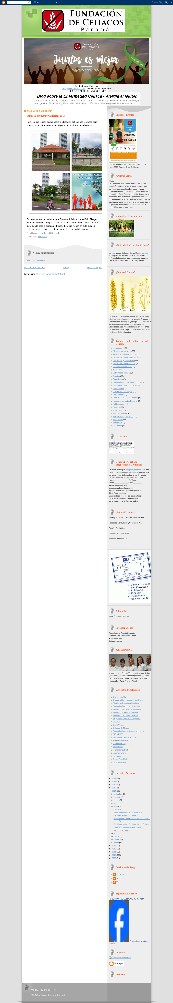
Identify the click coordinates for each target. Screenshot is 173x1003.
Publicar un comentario (35, 260)
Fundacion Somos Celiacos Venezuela (128, 731)
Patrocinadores (119, 395)
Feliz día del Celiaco (122, 830)
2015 (114, 788)
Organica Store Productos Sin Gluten (128, 700)
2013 (114, 846)
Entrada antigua (94, 267)
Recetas (116, 407)
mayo (116, 809)
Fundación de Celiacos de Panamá (127, 382)
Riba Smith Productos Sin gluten (126, 703)
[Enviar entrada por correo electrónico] (57, 233)
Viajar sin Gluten (119, 753)
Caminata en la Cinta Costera (126, 815)
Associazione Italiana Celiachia (125, 715)
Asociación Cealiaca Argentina (125, 712)
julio (116, 803)
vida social (117, 426)
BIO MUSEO (118, 734)
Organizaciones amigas (122, 392)
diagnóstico (117, 370)
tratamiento (117, 423)
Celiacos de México (121, 728)
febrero (117, 840)
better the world (119, 762)
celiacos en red (119, 744)
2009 (114, 858)
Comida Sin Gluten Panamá (124, 364)
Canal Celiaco (118, 725)
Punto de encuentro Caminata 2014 (128, 812)
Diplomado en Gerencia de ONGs (127, 827)
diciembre (118, 794)
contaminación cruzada (122, 367)
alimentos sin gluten (121, 740)
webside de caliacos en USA (124, 737)
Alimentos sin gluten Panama (125, 354)
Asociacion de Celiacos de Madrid (127, 709)
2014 (114, 791)
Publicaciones (118, 404)
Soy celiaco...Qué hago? (123, 416)
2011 (114, 852)
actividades (42, 237)
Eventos (116, 376)
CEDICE (116, 722)
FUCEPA (120, 874)
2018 (114, 779)
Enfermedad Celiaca (121, 373)
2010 (114, 855)
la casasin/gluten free (121, 750)
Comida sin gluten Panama (124, 361)
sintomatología (119, 413)
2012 (114, 849)
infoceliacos (118, 747)
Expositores (118, 379)
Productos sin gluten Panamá (125, 401)
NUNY (119, 878)
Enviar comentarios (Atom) (52, 274)
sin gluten (117, 756)
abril (116, 833)
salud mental (118, 410)
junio (116, 806)
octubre (117, 797)
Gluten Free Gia (119, 697)
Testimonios (118, 419)
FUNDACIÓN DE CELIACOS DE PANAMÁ (126, 899)
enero (116, 843)
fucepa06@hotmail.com (73, 88)
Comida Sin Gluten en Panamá (125, 357)
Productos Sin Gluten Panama (125, 398)
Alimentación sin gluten (122, 351)
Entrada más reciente (34, 267)
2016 (114, 785)
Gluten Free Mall (120, 759)
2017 (114, 782)
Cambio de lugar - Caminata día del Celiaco (131, 824)
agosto (117, 800)
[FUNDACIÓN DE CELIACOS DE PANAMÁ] (119, 941)
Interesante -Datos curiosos (124, 385)
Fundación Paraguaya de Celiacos (127, 706)
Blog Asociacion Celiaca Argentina (127, 719)
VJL (118, 882)
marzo (117, 836)
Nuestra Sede (118, 388)
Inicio (66, 267)
